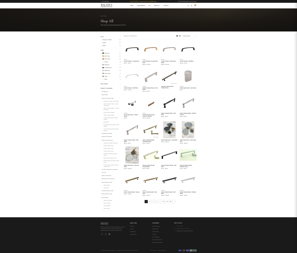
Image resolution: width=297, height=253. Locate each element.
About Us (156, 5)
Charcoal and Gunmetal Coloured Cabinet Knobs (111, 165)
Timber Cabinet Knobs (108, 151)
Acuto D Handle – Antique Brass (131, 61)
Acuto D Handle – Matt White (131, 88)
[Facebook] (102, 234)
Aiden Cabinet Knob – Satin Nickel (188, 88)
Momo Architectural (108, 200)
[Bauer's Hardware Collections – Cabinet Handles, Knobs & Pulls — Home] (106, 6)
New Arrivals (141, 5)
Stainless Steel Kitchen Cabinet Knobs (110, 154)
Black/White (106, 122)
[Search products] (188, 5)
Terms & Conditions (162, 250)
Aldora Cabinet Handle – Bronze (131, 192)
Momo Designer (107, 205)
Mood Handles (107, 185)
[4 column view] (180, 36)
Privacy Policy (153, 250)
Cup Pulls (104, 172)
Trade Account (133, 234)
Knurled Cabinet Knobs (108, 148)
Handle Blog (133, 231)
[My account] (191, 5)
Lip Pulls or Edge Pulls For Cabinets (110, 169)
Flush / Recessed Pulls (157, 239)
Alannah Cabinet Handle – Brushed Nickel (149, 166)
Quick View (132, 56)
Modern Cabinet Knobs (108, 145)
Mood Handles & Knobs (107, 182)
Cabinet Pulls (155, 228)
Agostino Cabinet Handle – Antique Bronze (167, 87)
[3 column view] (177, 36)
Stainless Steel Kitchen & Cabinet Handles (111, 118)
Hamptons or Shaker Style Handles (111, 101)
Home (102, 16)
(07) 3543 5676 (179, 226)
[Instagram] (105, 234)
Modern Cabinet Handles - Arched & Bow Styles (111, 109)
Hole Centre (104, 83)
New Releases (105, 91)
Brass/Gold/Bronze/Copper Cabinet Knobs (111, 161)
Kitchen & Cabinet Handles (108, 98)
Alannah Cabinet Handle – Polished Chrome (186, 166)
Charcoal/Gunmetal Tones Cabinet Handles (111, 129)
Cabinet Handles (156, 226)
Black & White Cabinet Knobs (110, 158)
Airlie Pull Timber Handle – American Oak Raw (149, 115)
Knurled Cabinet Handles (109, 112)
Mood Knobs (106, 187)
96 (163, 201)
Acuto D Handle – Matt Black (187, 61)
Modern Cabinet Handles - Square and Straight (111, 104)
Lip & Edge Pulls (155, 237)
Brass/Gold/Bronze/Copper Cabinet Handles (111, 125)
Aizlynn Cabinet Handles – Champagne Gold (149, 140)
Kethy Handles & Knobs (107, 193)
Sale (149, 5)
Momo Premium (107, 203)
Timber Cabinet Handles (109, 115)
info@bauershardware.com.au (183, 228)
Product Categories (106, 88)
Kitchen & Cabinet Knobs (107, 140)
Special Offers (105, 94)
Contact (166, 5)
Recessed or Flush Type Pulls (108, 178)
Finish (102, 50)
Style (102, 36)
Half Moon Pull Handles (107, 133)
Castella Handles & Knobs (107, 190)
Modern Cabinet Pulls (106, 175)
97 (167, 201)
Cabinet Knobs (155, 231)
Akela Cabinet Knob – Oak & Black (169, 140)
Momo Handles (105, 197)
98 (170, 201)
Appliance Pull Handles (107, 136)
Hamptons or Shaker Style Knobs (111, 143)
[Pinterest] (109, 234)
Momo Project (107, 208)
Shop (131, 5)
